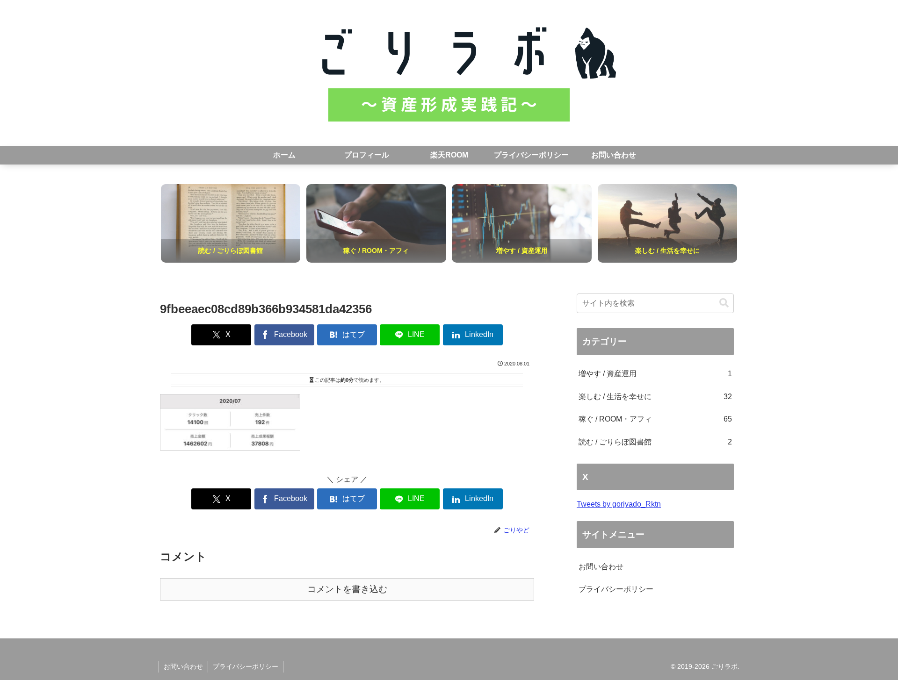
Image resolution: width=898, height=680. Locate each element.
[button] (724, 303)
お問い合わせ (601, 567)
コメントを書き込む (347, 589)
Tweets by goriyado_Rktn (619, 504)
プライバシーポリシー (616, 589)
